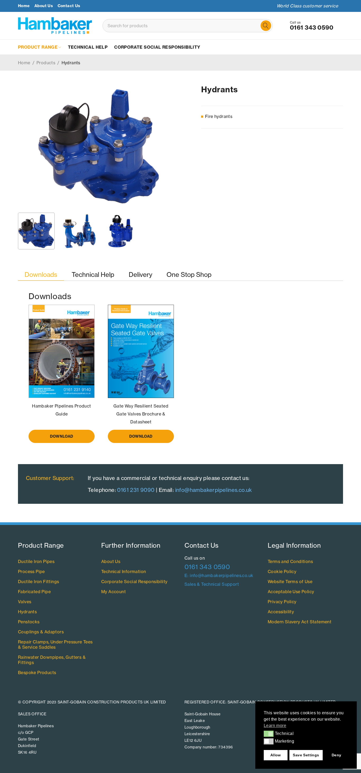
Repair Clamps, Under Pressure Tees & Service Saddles (55, 644)
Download (61, 436)
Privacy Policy (282, 601)
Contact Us (69, 5)
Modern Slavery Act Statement (299, 621)
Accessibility (281, 611)
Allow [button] (275, 755)
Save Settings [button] (306, 755)
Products (45, 62)
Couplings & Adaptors (41, 631)
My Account (113, 591)
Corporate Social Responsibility (134, 581)
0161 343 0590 (311, 27)
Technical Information (123, 571)
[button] (269, 734)
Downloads (41, 274)
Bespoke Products (37, 672)
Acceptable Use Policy (291, 591)
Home (24, 5)
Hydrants (27, 611)
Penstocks (29, 621)
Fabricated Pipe (34, 591)
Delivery (140, 274)
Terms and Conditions (290, 561)
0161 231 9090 (135, 490)
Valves (24, 601)
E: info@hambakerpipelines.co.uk (218, 575)
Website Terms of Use (290, 581)
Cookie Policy (282, 571)
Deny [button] (336, 755)
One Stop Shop (188, 274)
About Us (43, 5)
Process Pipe (31, 571)
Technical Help (93, 274)
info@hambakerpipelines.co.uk (213, 490)
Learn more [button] (275, 725)
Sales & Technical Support (211, 584)
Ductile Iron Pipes (36, 561)
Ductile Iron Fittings (38, 581)
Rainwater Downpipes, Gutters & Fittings (52, 660)
